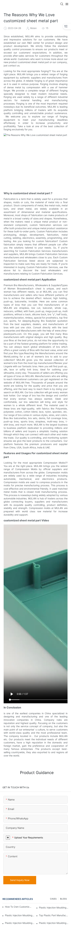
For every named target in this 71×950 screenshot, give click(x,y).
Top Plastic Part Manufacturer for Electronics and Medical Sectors (54, 915)
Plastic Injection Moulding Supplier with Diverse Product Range (20, 923)
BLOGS (63, 899)
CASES (53, 899)
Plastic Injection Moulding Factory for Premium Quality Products (20, 915)
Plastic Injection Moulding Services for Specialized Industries (54, 923)
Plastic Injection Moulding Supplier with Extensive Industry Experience (54, 907)
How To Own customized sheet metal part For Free (18, 906)
